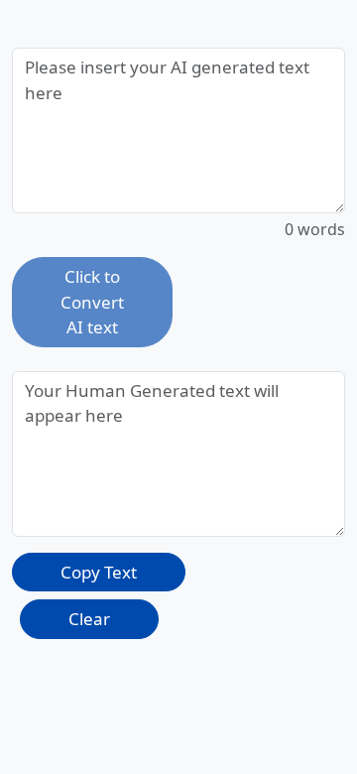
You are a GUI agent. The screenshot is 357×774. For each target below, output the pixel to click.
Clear (89, 618)
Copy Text (98, 572)
